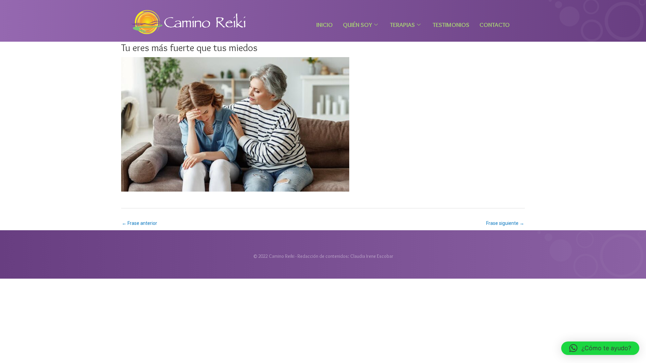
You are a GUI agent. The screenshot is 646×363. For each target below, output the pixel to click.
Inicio (324, 25)
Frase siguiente (505, 223)
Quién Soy (357, 25)
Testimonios (451, 25)
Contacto (494, 25)
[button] (600, 348)
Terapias (402, 25)
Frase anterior (139, 223)
